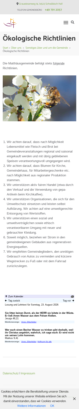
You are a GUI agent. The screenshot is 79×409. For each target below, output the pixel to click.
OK (52, 405)
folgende (58, 63)
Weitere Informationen (31, 405)
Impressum (28, 373)
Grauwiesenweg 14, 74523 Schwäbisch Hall (40, 4)
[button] (5, 107)
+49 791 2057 (53, 9)
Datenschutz (11, 373)
